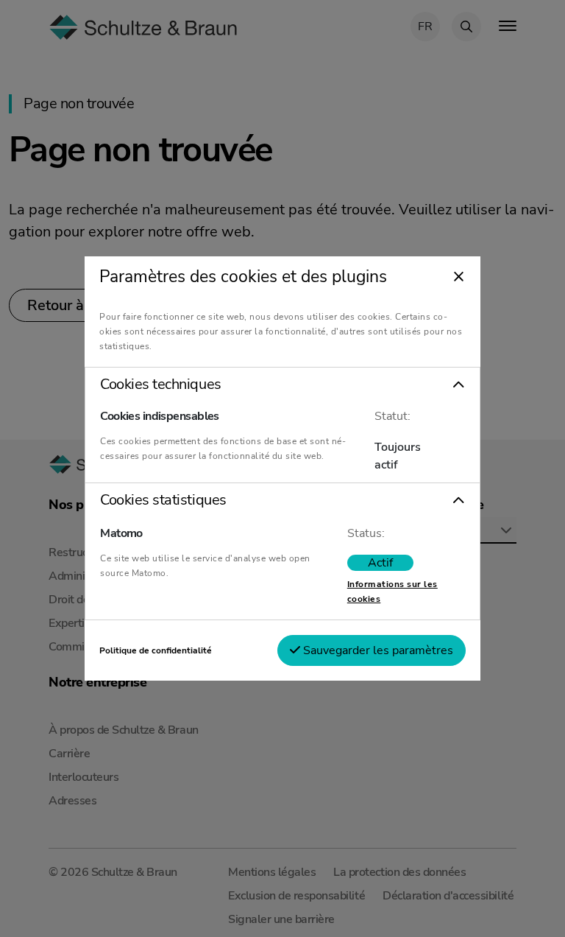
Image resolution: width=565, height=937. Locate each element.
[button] (282, 384)
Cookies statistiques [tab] (163, 500)
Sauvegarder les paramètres (376, 650)
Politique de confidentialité (155, 650)
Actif (380, 563)
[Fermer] (458, 278)
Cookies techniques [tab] (160, 384)
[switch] (380, 563)
